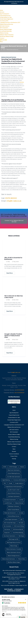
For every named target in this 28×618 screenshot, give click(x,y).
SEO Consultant (4, 27)
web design (21, 536)
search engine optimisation (11, 519)
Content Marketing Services (14, 473)
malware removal (19, 503)
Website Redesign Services (14, 555)
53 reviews (9, 601)
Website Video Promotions (6, 34)
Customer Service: (9, 390)
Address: (14, 375)
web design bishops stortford (14, 542)
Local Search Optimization (10, 499)
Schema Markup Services (13, 516)
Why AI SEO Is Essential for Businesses (13, 258)
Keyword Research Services (14, 493)
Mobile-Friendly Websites (13, 509)
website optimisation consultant (13, 549)
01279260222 (14, 3)
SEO (21, 519)
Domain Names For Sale (6, 17)
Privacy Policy (14, 456)
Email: (9, 372)
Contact (2, 38)
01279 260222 (11, 198)
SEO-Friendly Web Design (10, 522)
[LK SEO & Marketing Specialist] (14, 7)
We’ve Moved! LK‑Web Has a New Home (13, 296)
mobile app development (10, 512)
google (10, 483)
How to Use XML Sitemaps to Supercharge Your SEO (14, 585)
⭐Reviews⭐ (3, 40)
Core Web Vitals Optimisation (13, 476)
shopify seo (7, 532)
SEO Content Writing (19, 526)
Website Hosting (4, 33)
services (22, 82)
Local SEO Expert (8, 503)
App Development (4, 13)
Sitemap (14, 458)
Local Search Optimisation (14, 496)
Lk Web (14, 370)
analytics (22, 466)
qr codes (21, 512)
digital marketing (6, 480)
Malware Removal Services (6, 24)
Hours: (14, 383)
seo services (7, 529)
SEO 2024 (21, 522)
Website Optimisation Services (14, 552)
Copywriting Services (5, 15)
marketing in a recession (13, 506)
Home (1, 10)
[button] (25, 599)
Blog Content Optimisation (14, 470)
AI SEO (4, 466)
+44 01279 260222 (19, 390)
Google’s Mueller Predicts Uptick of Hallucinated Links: (13, 335)
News (1, 41)
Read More (10, 273)
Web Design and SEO (13, 539)
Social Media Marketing (5, 31)
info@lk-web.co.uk (13, 201)
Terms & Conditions (14, 454)
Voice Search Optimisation (10, 536)
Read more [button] (4, 611)
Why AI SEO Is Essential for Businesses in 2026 (14, 570)
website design (13, 545)
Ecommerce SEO (4, 20)
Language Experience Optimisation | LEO (10, 22)
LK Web (8, 261)
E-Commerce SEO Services (19, 480)
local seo (21, 499)
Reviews (14, 451)
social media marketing (18, 532)
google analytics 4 (19, 483)
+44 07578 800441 (19, 392)
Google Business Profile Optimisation (14, 486)
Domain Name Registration (6, 19)
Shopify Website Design (6, 29)
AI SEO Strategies (13, 466)
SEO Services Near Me (18, 529)
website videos (21, 559)
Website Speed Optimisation (8, 559)
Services (2, 12)
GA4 (5, 483)
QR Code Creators (4, 26)
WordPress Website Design (6, 36)
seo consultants (7, 526)
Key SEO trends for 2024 (14, 489)
